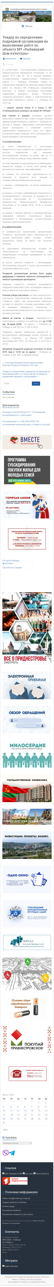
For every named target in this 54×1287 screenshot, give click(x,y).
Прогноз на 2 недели (12, 567)
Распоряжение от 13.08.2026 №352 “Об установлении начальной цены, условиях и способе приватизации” (26, 423)
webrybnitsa (10, 58)
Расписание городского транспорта (17, 1214)
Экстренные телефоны (11, 1210)
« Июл (5, 1130)
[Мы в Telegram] (12, 1155)
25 (11, 1119)
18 (11, 1115)
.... (3, 429)
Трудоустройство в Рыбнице (14, 1202)
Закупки (26, 58)
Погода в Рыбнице (10, 560)
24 (4, 1119)
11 (11, 1111)
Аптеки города (8, 1206)
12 (18, 1111)
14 (32, 1111)
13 (25, 1111)
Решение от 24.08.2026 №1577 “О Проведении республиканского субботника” (23, 413)
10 (4, 1111)
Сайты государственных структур (16, 1198)
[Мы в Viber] (5, 1155)
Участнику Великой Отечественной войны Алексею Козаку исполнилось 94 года (22, 364)
